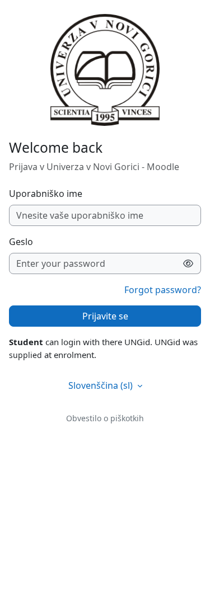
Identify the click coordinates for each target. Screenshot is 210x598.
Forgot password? (162, 290)
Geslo (21, 242)
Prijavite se (105, 316)
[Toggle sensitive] (188, 263)
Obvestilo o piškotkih (105, 418)
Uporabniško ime (45, 193)
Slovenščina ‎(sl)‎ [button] (101, 385)
